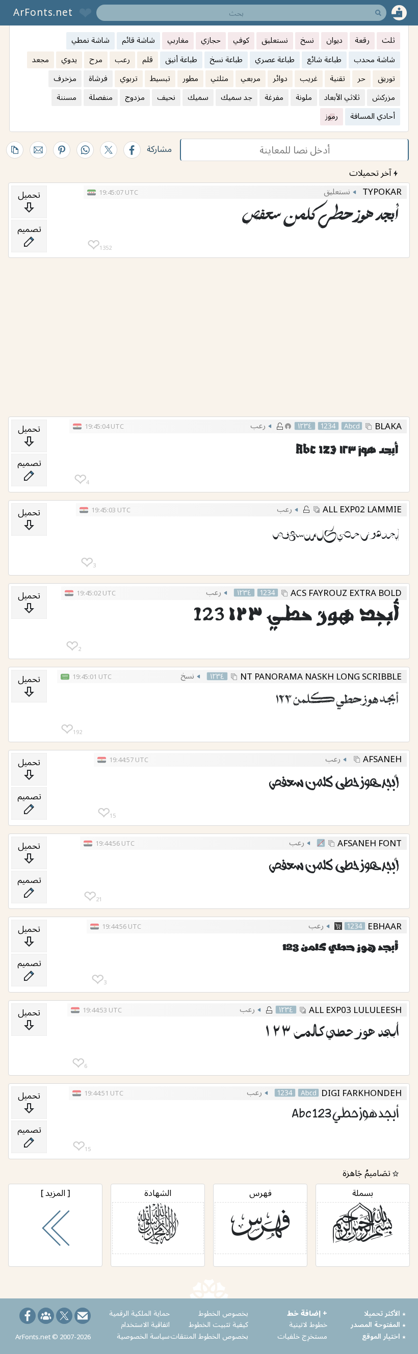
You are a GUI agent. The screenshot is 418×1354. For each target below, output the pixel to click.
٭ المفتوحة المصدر (378, 1324)
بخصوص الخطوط (223, 1313)
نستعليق (337, 191)
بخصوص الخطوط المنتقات (209, 1336)
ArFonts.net (43, 12)
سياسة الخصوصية (143, 1336)
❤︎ (93, 245)
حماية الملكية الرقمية (139, 1313)
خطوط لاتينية (308, 1324)
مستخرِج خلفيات (302, 1336)
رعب (258, 425)
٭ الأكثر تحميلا (385, 1313)
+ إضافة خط (307, 1313)
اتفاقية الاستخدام (145, 1324)
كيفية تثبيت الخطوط (218, 1324)
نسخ (187, 675)
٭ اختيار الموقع (384, 1336)
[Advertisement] (209, 337)
